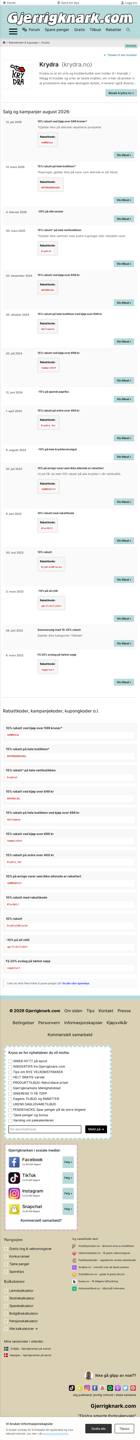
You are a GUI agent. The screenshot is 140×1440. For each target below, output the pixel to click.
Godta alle (99, 1428)
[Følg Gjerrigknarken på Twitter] (125, 1388)
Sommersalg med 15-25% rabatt (59, 629)
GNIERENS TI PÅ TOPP (30, 1093)
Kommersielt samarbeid (70, 1034)
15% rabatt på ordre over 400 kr (58, 410)
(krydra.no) (77, 64)
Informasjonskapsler (83, 1022)
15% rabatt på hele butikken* (57, 166)
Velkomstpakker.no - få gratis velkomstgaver (104, 1253)
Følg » (68, 1162)
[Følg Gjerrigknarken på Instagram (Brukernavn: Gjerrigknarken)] (87, 1388)
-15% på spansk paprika (53, 391)
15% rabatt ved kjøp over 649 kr (59, 275)
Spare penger (57, 29)
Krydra (46, 42)
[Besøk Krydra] (17, 74)
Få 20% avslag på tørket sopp (57, 654)
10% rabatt (45, 552)
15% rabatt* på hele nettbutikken (59, 230)
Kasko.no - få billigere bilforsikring (98, 1281)
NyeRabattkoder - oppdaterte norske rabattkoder (107, 1260)
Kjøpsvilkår (117, 1022)
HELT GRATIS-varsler (29, 1077)
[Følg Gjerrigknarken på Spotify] (110, 1388)
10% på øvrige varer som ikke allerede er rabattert (71, 468)
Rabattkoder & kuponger (23, 42)
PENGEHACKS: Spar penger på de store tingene (49, 1109)
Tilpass (124, 1428)
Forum (34, 29)
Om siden (73, 1010)
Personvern (49, 1022)
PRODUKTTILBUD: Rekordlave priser (40, 1082)
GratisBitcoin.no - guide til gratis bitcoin (102, 1274)
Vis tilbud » (124, 155)
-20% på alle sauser (50, 211)
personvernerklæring (55, 1433)
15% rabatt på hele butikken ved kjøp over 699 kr (70, 314)
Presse (124, 1010)
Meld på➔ (96, 1129)
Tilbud (95, 29)
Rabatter (113, 29)
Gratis (79, 29)
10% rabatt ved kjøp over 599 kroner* (62, 121)
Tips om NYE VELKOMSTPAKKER (38, 1072)
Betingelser (23, 1022)
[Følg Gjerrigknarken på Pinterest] (133, 1388)
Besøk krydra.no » (121, 93)
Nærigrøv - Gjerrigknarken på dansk (30, 1355)
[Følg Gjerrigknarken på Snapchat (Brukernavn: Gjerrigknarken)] (79, 1388)
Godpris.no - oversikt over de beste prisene (104, 1267)
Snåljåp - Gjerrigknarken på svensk (30, 1348)
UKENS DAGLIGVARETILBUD (34, 1104)
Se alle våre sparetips (75, 983)
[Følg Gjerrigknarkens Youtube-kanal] (102, 1388)
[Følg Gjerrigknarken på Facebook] (95, 1388)
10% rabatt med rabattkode (56, 513)
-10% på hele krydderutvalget (57, 449)
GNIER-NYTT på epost (30, 1061)
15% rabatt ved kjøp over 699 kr (59, 353)
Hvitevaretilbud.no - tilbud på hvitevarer (102, 1288)
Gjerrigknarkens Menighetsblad (37, 1088)
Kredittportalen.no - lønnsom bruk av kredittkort (106, 1245)
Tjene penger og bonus (30, 1115)
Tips (90, 1010)
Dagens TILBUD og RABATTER (36, 1099)
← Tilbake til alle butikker (120, 55)
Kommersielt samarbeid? (41, 1220)
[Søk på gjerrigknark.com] (128, 29)
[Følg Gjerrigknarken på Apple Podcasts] (118, 1388)
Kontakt (106, 1010)
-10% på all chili (48, 591)
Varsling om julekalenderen (33, 1120)
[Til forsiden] (70, 19)
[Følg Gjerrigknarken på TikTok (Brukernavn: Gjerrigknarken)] (72, 1388)
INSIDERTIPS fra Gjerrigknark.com (39, 1066)
